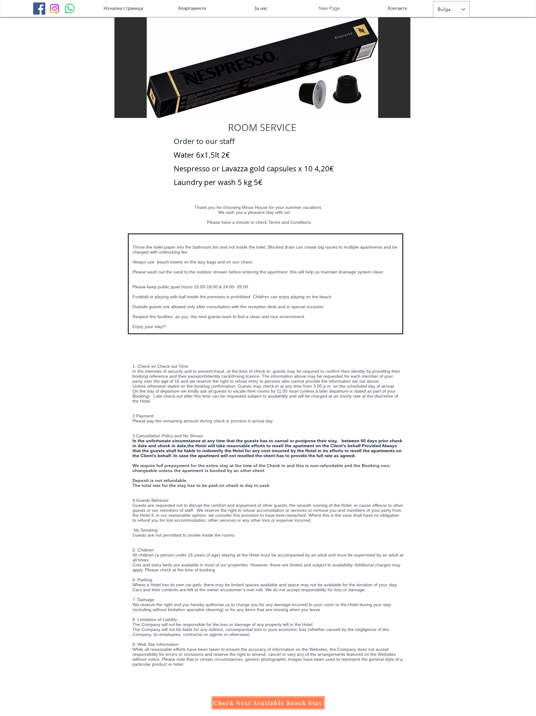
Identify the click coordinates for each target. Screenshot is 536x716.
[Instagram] (54, 8)
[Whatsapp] (70, 8)
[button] (268, 703)
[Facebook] (39, 8)
